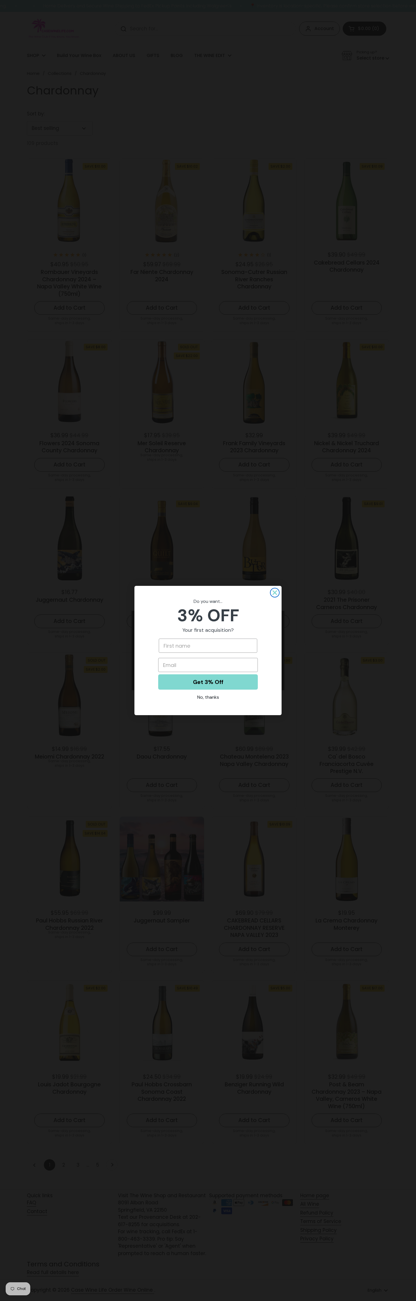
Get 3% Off (208, 682)
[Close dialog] (274, 592)
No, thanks (208, 697)
